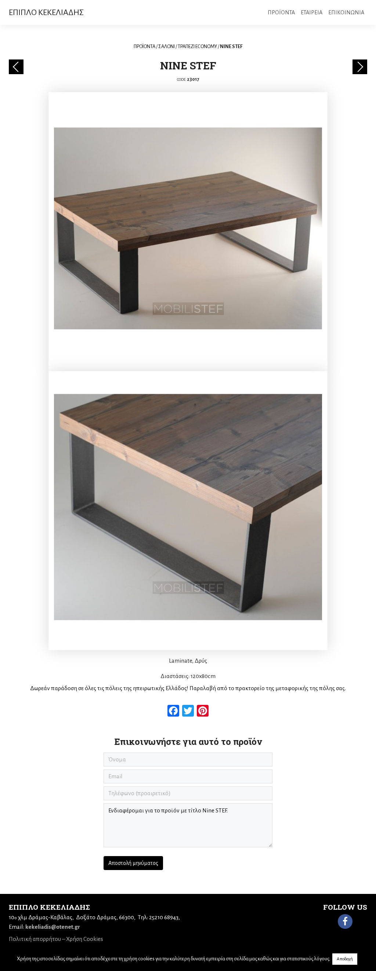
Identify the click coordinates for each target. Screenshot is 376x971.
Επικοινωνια (346, 12)
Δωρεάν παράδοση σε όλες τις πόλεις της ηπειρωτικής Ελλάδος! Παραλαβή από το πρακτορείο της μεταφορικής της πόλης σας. (188, 688)
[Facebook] (345, 921)
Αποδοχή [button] (345, 959)
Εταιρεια (311, 12)
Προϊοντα (281, 12)
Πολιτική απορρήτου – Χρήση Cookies (56, 939)
